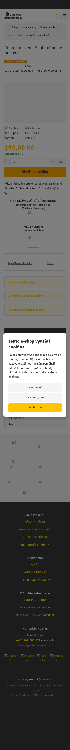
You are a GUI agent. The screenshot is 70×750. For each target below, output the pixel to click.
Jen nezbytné (35, 397)
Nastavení (35, 387)
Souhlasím (35, 407)
